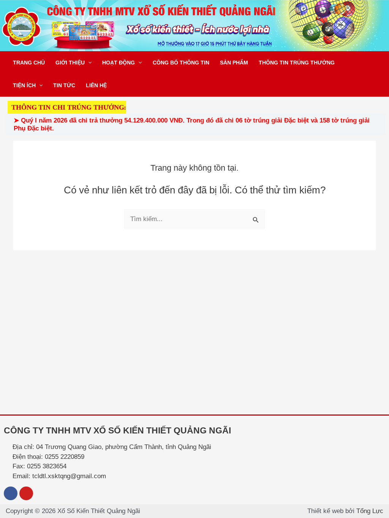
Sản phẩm (234, 63)
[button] (88, 62)
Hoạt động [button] (118, 63)
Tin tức (64, 85)
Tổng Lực (369, 511)
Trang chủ (29, 63)
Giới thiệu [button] (70, 63)
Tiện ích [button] (24, 85)
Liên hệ (96, 85)
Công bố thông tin (181, 63)
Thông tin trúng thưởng (297, 63)
